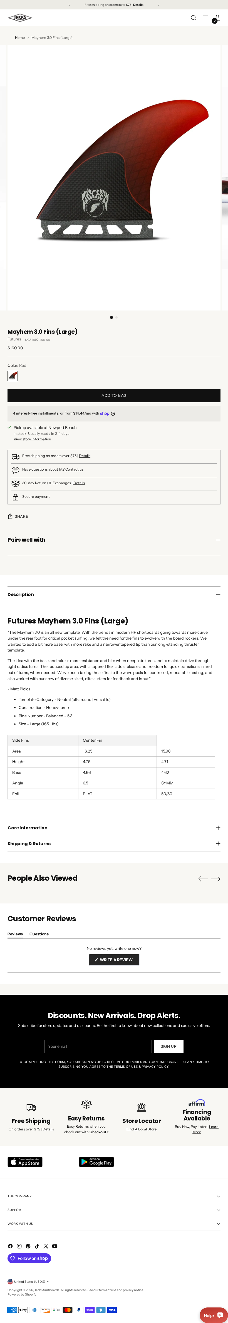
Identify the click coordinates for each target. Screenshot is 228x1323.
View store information (32, 439)
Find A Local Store (142, 1129)
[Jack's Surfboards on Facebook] (11, 1247)
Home (20, 38)
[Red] (13, 376)
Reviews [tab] (15, 934)
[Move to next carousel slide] (215, 878)
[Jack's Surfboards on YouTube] (55, 1247)
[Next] (158, 4)
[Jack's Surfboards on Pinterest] (28, 1247)
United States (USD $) (29, 1282)
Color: (17, 365)
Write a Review (119, 961)
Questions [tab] (39, 934)
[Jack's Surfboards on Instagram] (19, 1247)
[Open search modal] (193, 18)
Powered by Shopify (22, 1294)
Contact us (74, 469)
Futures (14, 339)
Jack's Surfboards (46, 1290)
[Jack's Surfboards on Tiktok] (37, 1247)
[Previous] (69, 4)
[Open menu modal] (205, 18)
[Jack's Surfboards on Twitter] (46, 1247)
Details (84, 456)
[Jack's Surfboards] (20, 18)
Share (21, 516)
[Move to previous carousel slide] (203, 879)
